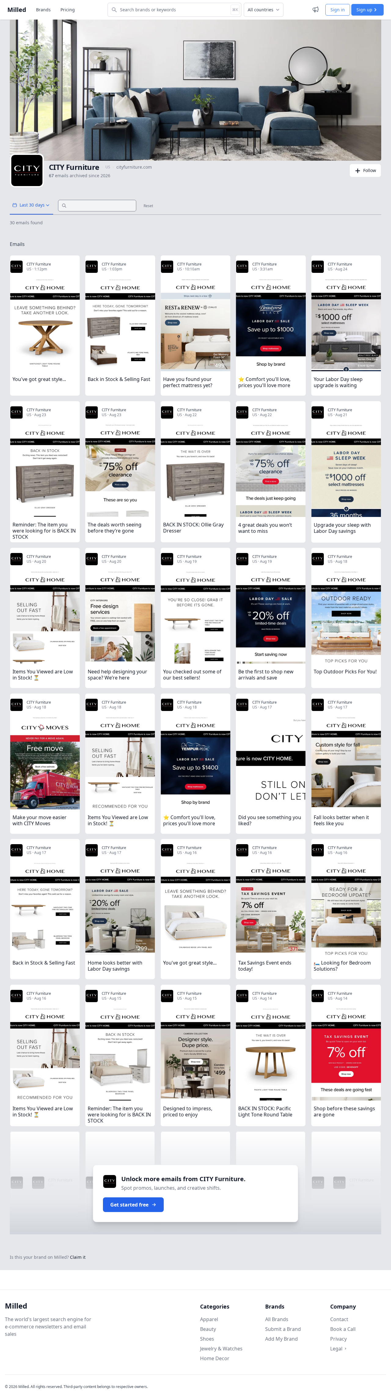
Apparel (209, 1319)
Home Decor (214, 1358)
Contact (339, 1319)
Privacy (338, 1338)
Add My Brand (281, 1338)
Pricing (67, 10)
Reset (148, 205)
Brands (43, 10)
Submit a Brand (283, 1329)
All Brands (276, 1319)
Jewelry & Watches (221, 1348)
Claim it (78, 1257)
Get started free (129, 1204)
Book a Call (343, 1329)
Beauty (208, 1329)
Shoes (207, 1338)
